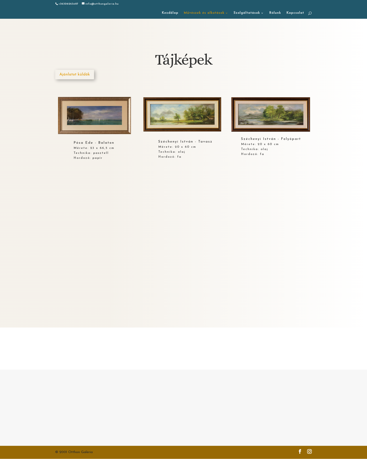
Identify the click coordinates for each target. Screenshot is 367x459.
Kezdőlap (170, 13)
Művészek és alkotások (204, 13)
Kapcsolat (295, 13)
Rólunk (275, 13)
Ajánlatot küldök (74, 74)
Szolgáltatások (247, 13)
